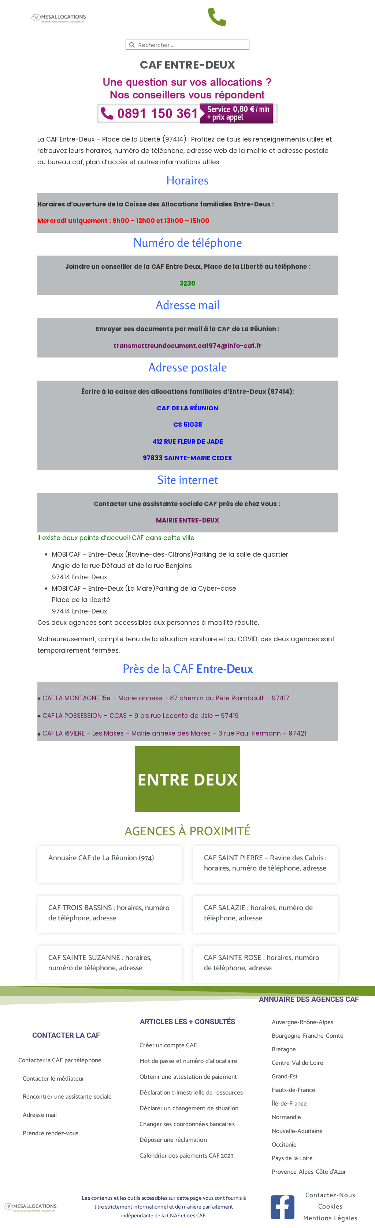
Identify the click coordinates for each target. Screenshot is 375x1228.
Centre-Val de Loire (297, 1063)
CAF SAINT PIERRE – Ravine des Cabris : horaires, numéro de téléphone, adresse (265, 863)
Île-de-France (289, 1104)
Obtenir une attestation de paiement (188, 1077)
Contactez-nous (330, 1195)
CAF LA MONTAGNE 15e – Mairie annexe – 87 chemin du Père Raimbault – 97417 (165, 698)
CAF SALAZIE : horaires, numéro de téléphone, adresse (258, 913)
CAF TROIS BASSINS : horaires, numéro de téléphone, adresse (109, 913)
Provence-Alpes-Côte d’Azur (309, 1172)
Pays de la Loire (292, 1158)
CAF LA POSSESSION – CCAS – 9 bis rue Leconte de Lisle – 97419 (140, 715)
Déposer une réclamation (173, 1140)
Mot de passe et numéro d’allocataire (188, 1061)
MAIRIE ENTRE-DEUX (187, 520)
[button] (346, 18)
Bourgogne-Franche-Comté (308, 1036)
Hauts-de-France (293, 1090)
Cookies (330, 1206)
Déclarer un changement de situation (189, 1108)
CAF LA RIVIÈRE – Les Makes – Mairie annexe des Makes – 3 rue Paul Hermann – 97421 (174, 733)
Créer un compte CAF (168, 1045)
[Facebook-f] (282, 1207)
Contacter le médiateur (53, 1079)
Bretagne (284, 1049)
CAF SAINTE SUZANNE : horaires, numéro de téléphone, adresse (100, 963)
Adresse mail (40, 1115)
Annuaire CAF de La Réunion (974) (101, 858)
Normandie (286, 1117)
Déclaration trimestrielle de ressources (191, 1093)
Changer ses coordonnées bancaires (187, 1124)
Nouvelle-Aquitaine (297, 1131)
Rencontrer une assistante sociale (67, 1097)
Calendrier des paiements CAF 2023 (186, 1156)
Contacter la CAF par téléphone (59, 1060)
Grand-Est (285, 1076)
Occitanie (284, 1145)
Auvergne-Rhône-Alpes (302, 1022)
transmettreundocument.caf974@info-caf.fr (188, 345)
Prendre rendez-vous (50, 1133)
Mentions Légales (330, 1218)
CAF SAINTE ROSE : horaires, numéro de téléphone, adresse (261, 963)
